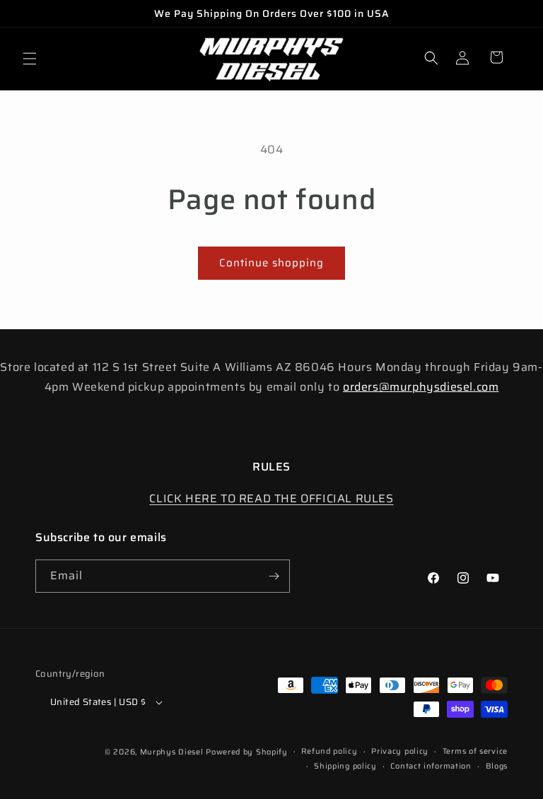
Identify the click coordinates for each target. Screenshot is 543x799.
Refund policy (329, 751)
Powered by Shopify (247, 752)
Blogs (497, 766)
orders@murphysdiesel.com (420, 387)
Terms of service (475, 751)
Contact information (430, 766)
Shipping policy (345, 766)
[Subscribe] (273, 576)
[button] (29, 58)
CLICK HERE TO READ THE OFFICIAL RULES (271, 498)
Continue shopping (271, 262)
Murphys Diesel (172, 752)
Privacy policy (399, 751)
